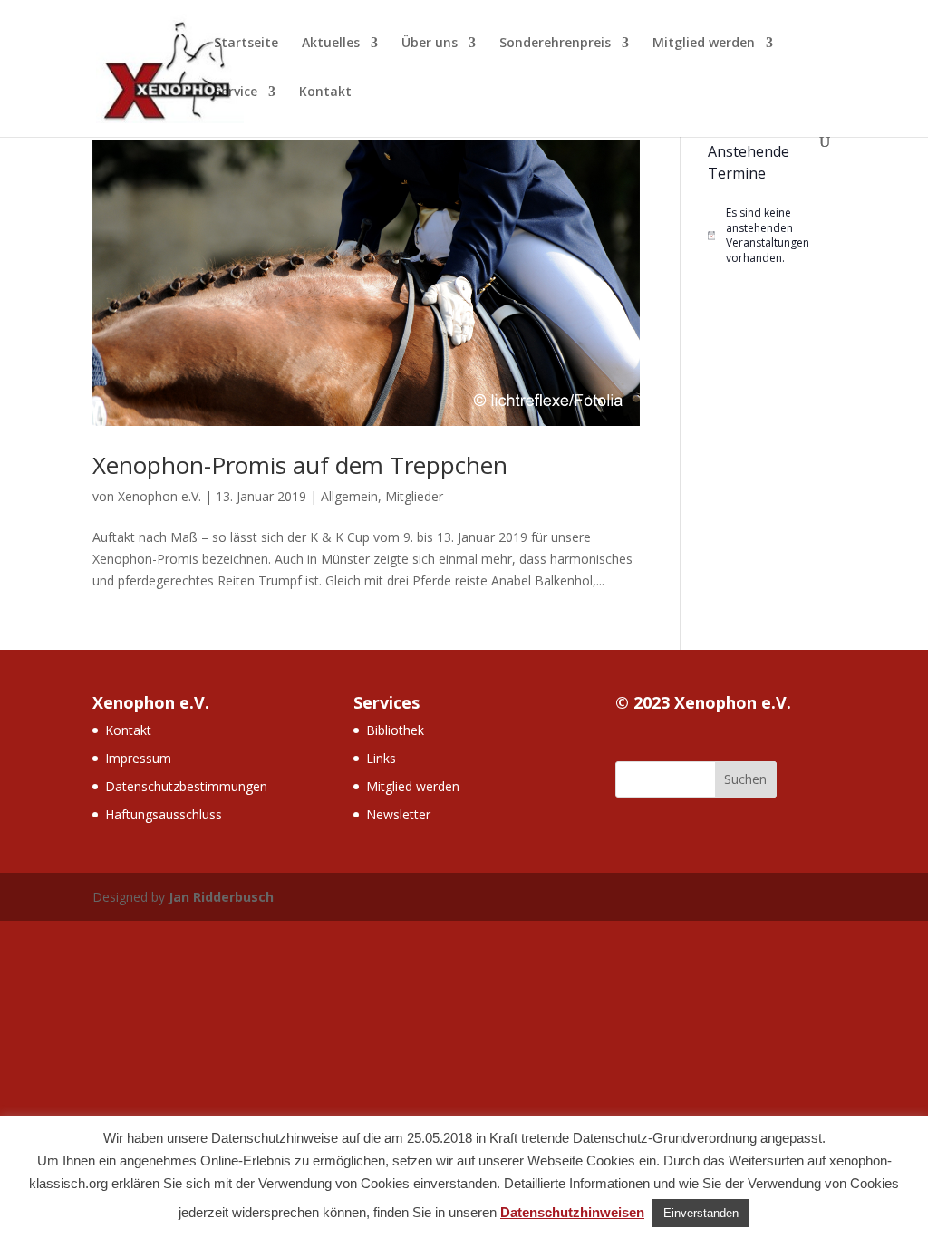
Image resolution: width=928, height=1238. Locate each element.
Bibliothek (395, 730)
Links (381, 758)
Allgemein (349, 496)
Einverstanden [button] (701, 1213)
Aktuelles (331, 43)
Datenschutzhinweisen (572, 1212)
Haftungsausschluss (163, 814)
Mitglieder (414, 496)
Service (235, 92)
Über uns (429, 43)
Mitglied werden (703, 43)
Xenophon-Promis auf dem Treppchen (300, 465)
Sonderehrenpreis (555, 43)
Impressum (138, 758)
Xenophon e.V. (159, 496)
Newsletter (398, 814)
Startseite (246, 43)
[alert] (772, 236)
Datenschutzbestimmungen (186, 786)
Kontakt (325, 92)
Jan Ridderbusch (221, 896)
